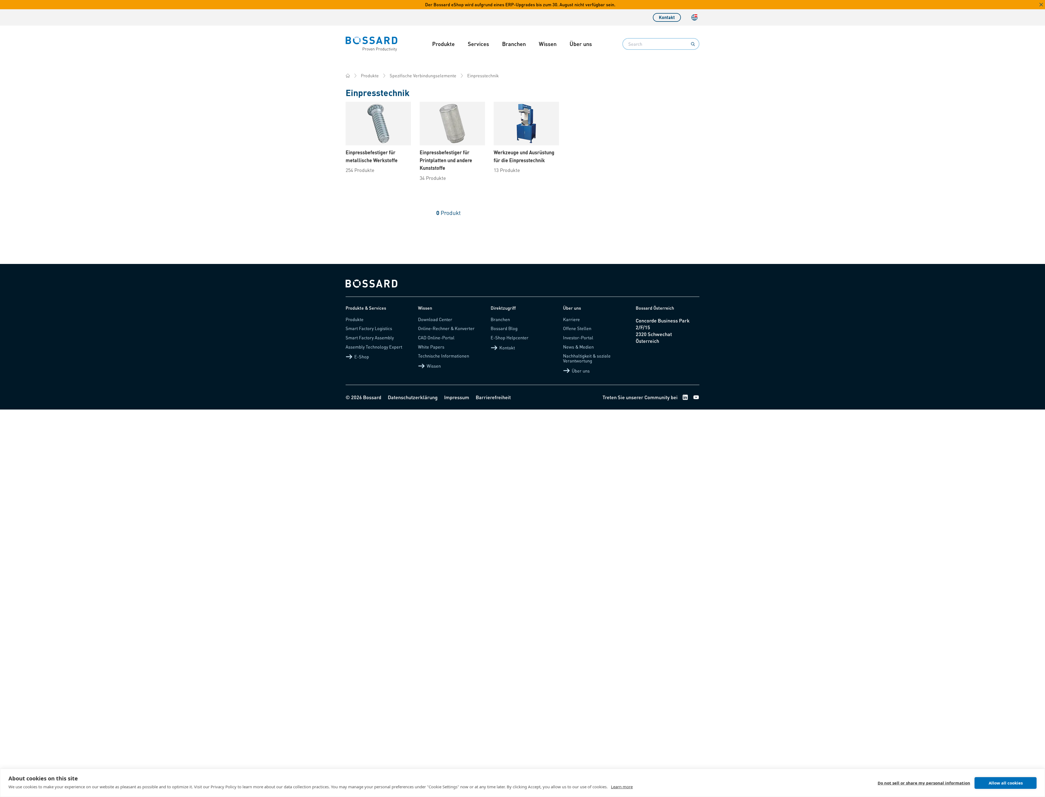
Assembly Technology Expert (374, 347)
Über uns (581, 43)
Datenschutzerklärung (413, 397)
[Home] (348, 75)
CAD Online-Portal (436, 337)
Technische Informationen (443, 356)
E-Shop (361, 356)
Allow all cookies (1006, 783)
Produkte (443, 43)
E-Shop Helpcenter (509, 337)
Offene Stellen (577, 328)
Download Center (435, 319)
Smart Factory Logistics (369, 328)
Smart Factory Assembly (370, 337)
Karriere (571, 319)
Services (478, 43)
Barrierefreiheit (493, 397)
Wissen (548, 43)
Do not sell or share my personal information (924, 783)
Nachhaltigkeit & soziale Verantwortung (587, 358)
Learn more (622, 786)
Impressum (456, 397)
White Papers (431, 347)
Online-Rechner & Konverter (446, 328)
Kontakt (667, 17)
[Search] (693, 44)
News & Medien (578, 347)
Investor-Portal (578, 337)
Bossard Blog (504, 328)
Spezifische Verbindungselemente (423, 75)
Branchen (514, 43)
